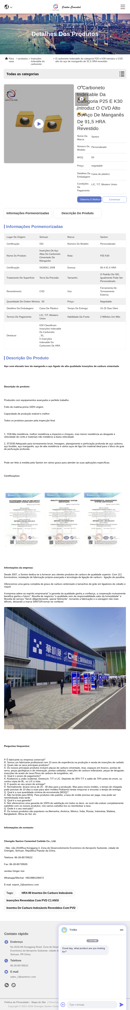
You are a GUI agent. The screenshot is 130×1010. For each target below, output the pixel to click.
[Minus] (122, 930)
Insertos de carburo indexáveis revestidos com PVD (40, 907)
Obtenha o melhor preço (93, 199)
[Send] (121, 1004)
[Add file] (63, 1004)
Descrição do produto (78, 213)
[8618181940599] (13, 986)
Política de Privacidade (16, 1002)
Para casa (11, 60)
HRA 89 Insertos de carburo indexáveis (47, 893)
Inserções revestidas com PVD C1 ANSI (32, 900)
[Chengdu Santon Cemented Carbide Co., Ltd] (66, 7)
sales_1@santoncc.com (23, 976)
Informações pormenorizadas (27, 213)
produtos (23, 58)
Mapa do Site (38, 1002)
